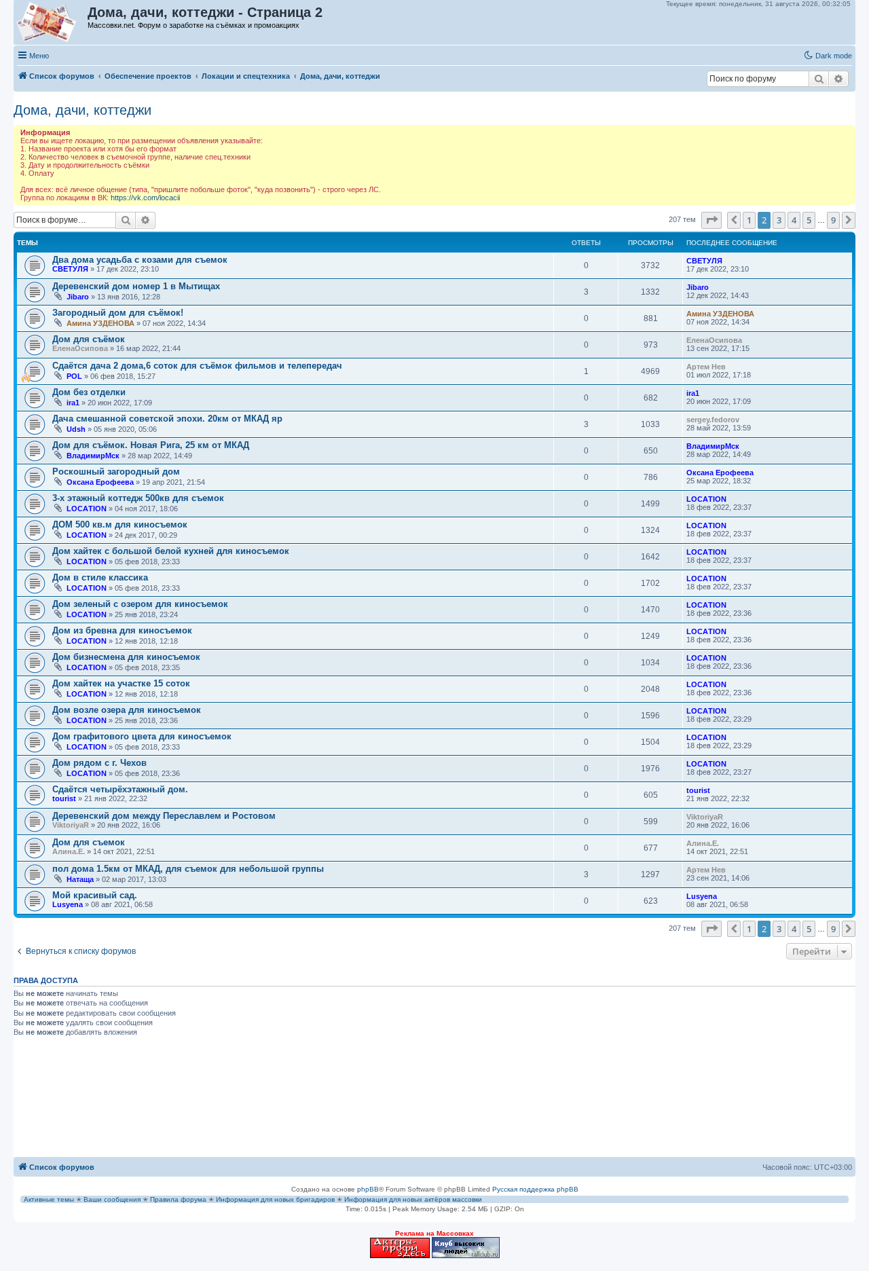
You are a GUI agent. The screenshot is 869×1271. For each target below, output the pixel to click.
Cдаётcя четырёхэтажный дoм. (120, 789)
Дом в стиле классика (100, 577)
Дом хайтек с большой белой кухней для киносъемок (170, 551)
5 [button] (809, 220)
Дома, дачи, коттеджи (82, 110)
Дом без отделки (89, 392)
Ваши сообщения (112, 1199)
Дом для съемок (88, 842)
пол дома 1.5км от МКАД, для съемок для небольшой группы (188, 869)
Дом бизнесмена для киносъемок (126, 657)
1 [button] (749, 220)
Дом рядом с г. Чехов (99, 763)
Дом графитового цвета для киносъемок (142, 736)
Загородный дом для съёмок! (117, 313)
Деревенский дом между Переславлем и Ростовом (164, 816)
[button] (711, 220)
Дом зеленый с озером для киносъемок (140, 604)
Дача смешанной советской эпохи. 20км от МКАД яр (167, 418)
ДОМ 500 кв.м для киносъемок (119, 524)
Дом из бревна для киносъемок (122, 630)
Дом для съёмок (88, 339)
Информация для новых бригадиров (275, 1199)
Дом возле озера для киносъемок (126, 710)
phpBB (368, 1189)
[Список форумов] (51, 22)
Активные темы (49, 1199)
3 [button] (779, 220)
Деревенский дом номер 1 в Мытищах (136, 286)
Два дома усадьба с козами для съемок (139, 260)
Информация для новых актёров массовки (413, 1199)
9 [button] (833, 220)
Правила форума (178, 1199)
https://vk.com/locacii (145, 198)
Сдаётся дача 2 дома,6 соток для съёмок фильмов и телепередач (197, 366)
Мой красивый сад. (94, 895)
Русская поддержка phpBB (535, 1189)
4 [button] (794, 220)
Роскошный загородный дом (116, 471)
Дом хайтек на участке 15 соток (121, 683)
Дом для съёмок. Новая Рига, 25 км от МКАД (150, 445)
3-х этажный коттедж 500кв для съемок (138, 498)
